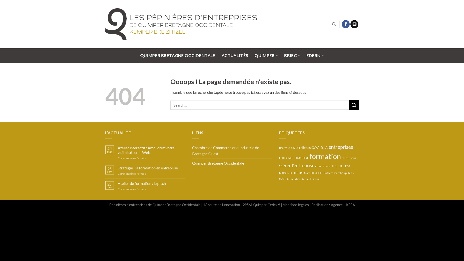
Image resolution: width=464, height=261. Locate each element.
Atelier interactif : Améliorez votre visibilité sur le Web (146, 150)
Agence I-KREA (343, 205)
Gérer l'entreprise (296, 165)
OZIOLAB (284, 179)
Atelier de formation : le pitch (142, 183)
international (323, 166)
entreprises (340, 147)
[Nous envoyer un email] (354, 24)
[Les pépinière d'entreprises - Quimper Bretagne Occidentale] (189, 24)
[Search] (334, 24)
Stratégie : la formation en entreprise (148, 168)
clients (306, 147)
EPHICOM (285, 158)
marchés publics (344, 172)
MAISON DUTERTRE (291, 172)
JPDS (347, 166)
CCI (298, 147)
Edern (313, 55)
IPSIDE (337, 166)
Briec (290, 55)
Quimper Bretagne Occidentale (177, 55)
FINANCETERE (300, 158)
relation (296, 179)
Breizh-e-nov (287, 147)
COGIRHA (320, 147)
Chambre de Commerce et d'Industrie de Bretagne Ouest (225, 150)
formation (325, 156)
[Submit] (354, 105)
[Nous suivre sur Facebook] (346, 24)
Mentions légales (296, 205)
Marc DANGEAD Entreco (318, 172)
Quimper (264, 55)
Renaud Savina (310, 179)
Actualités (235, 55)
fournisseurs (349, 158)
